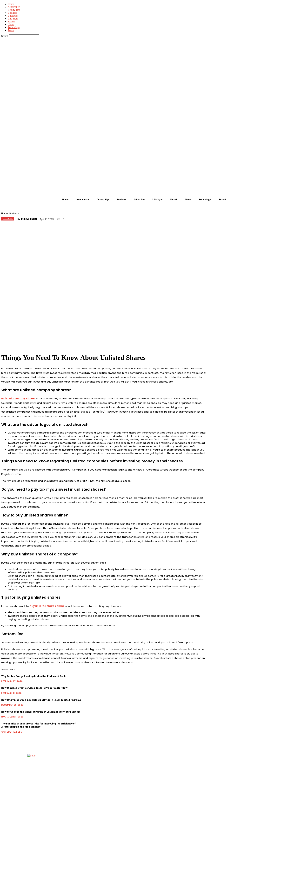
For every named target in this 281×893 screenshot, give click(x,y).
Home (11, 4)
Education (13, 15)
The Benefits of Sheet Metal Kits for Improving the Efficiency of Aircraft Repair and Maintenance (38, 725)
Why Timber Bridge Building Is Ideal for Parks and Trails (33, 676)
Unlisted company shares (18, 398)
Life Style (13, 18)
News (11, 24)
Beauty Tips (14, 9)
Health (11, 21)
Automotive (14, 7)
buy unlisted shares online (47, 606)
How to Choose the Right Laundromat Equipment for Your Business (40, 711)
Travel (11, 30)
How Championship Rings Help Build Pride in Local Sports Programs (41, 700)
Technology (14, 27)
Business (12, 12)
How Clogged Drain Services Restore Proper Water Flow (34, 688)
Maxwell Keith (29, 219)
